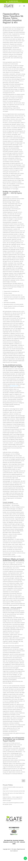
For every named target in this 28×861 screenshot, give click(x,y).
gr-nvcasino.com (14, 385)
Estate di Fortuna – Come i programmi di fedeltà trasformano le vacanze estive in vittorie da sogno (12, 798)
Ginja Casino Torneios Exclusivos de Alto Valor (14, 791)
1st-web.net (15, 851)
